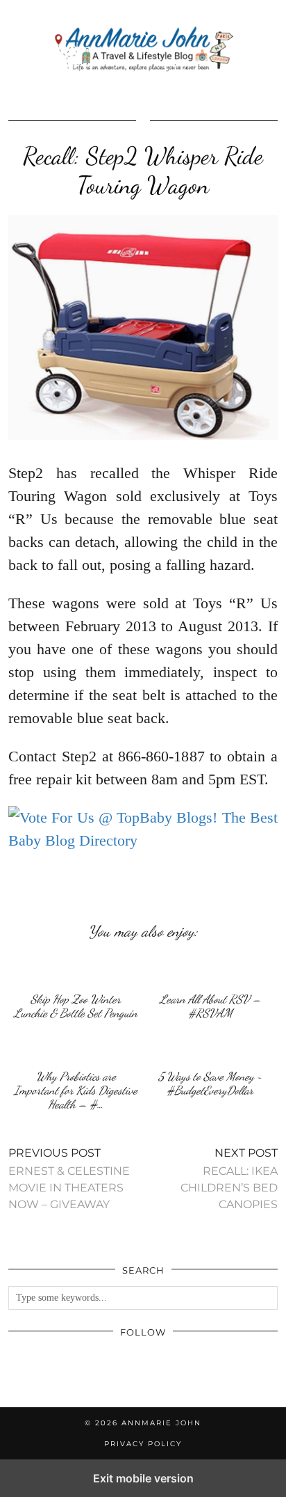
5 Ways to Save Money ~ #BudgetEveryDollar (210, 1083)
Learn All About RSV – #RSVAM (210, 1006)
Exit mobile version (143, 1478)
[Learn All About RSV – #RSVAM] (210, 970)
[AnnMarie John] (143, 50)
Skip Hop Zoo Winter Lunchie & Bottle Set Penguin (75, 1006)
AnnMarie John (161, 1422)
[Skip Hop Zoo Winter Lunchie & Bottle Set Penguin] (76, 970)
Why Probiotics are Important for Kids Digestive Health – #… (75, 1090)
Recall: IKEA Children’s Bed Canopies (229, 1178)
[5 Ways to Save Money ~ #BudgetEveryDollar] (210, 1047)
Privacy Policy (143, 1443)
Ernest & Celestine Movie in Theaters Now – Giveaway (69, 1178)
